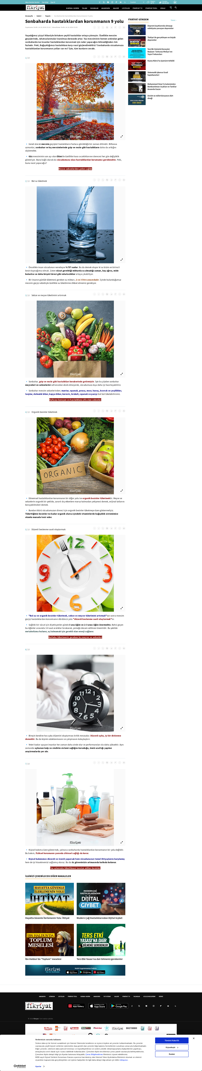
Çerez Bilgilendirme (94, 1054)
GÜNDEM (52, 996)
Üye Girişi (45, 2)
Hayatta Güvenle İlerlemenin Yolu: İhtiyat (47, 918)
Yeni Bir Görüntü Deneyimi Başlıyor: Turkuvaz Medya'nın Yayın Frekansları (160, 52)
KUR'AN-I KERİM (72, 8)
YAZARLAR (94, 8)
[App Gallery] (99, 972)
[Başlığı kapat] (194, 1038)
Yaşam (47, 16)
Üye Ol (53, 2)
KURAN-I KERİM (85, 996)
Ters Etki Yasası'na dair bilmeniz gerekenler (100, 959)
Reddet (172, 1054)
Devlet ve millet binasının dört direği (160, 97)
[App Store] (72, 972)
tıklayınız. (124, 1060)
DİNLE (162, 8)
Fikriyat (36, 1019)
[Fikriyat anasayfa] (53, 970)
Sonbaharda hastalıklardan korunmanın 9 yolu (73, 16)
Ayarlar (38, 1066)
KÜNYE (161, 996)
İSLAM (84, 8)
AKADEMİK (105, 8)
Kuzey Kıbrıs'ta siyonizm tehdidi (161, 61)
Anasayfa (29, 16)
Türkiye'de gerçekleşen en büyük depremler (162, 38)
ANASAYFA (42, 996)
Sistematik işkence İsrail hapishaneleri (158, 73)
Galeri (39, 16)
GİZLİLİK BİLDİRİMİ (149, 996)
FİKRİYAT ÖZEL (151, 8)
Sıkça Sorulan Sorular (32, 2)
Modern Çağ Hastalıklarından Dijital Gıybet (99, 918)
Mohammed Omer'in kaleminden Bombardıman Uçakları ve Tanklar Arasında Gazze (162, 87)
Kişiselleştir (170, 1047)
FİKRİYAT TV (137, 8)
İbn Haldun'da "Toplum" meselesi (43, 959)
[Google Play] (85, 972)
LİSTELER (126, 8)
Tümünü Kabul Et (172, 1040)
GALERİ (116, 8)
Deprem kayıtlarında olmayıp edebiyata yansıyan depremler (161, 27)
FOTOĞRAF (107, 996)
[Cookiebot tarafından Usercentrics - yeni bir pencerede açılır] (20, 1066)
